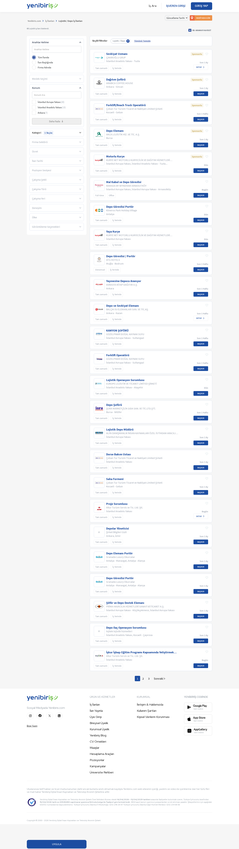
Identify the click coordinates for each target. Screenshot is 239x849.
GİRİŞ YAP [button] (201, 6)
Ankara (43, 112)
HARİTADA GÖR (203, 18)
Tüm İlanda (43, 57)
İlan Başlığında (45, 62)
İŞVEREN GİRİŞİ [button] (175, 6)
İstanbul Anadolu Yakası (52, 107)
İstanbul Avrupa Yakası (51, 102)
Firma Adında (44, 67)
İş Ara (153, 6)
